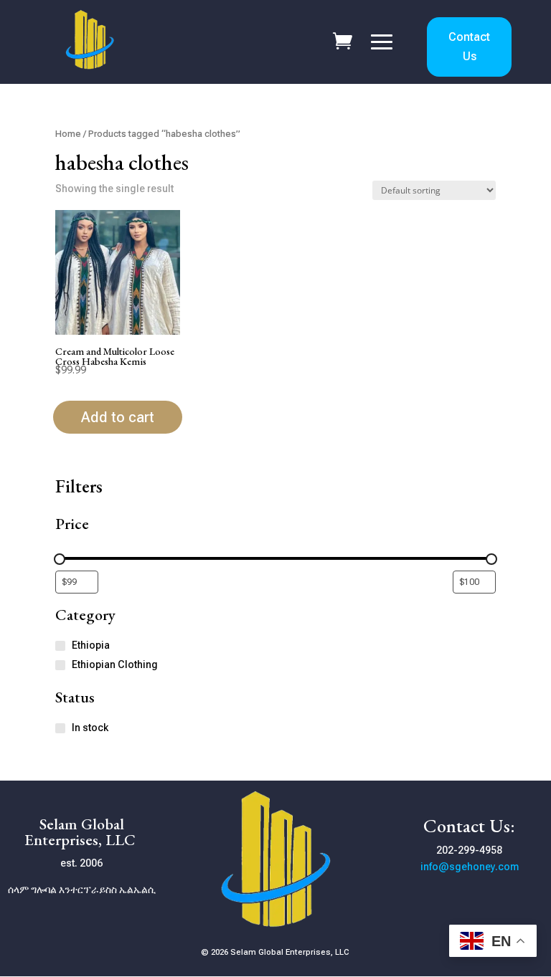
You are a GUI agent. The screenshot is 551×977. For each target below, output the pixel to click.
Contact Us (469, 46)
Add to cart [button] (117, 417)
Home (68, 133)
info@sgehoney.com (469, 866)
